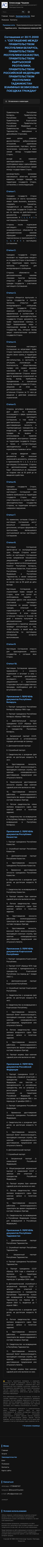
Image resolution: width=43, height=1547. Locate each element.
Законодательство (23, 16)
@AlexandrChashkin (16, 1490)
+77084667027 (15, 1486)
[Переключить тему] (29, 12)
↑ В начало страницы (31, 1426)
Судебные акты (11, 28)
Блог (33, 16)
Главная (5, 16)
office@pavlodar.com (14, 1494)
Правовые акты (9, 25)
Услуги (11, 16)
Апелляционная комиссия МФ (29, 28)
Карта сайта (6, 1470)
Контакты (13, 20)
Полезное (5, 20)
